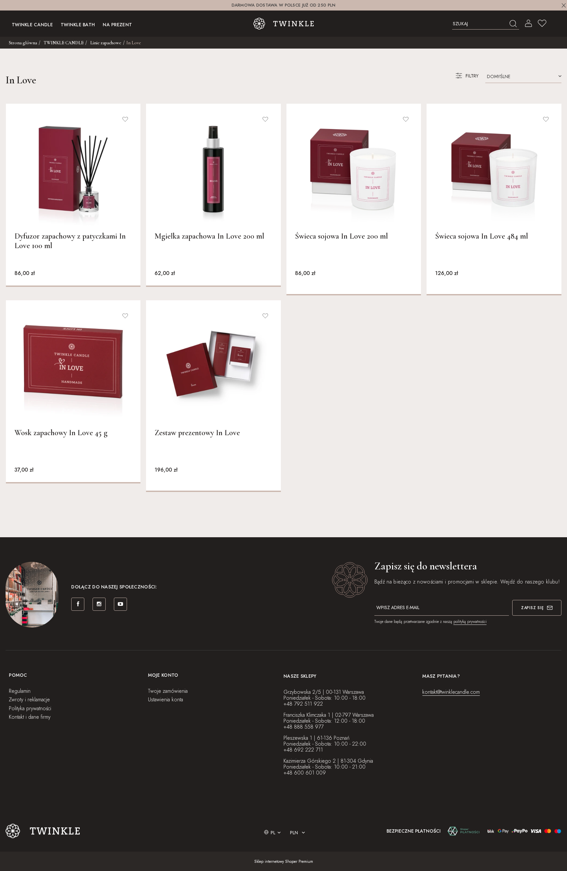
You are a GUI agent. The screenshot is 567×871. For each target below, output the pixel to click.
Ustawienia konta (165, 699)
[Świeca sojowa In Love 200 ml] (353, 169)
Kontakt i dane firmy (30, 717)
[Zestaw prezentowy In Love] (213, 365)
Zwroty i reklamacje (29, 699)
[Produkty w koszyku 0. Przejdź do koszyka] (555, 24)
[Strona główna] (283, 23)
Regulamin (20, 691)
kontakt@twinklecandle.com (451, 692)
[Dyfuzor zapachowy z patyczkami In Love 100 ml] (73, 169)
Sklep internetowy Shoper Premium (283, 861)
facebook (77, 604)
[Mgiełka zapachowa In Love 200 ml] (213, 169)
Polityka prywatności (30, 708)
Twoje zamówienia (168, 691)
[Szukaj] (513, 24)
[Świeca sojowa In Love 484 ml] (494, 169)
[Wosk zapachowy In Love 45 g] (73, 365)
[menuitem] (32, 24)
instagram (99, 604)
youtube (120, 604)
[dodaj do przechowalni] (125, 119)
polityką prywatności (470, 622)
